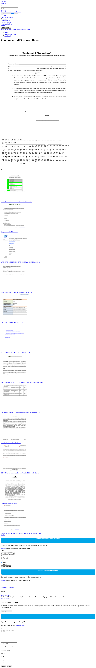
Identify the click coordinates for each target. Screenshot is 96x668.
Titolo (2, 550)
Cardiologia (7, 36)
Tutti (4, 562)
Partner (8, 595)
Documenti (4, 587)
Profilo (3, 25)
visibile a (3, 561)
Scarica (3, 535)
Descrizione (8, 554)
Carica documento (6, 12)
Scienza (6, 32)
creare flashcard (16, 12)
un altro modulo (20, 625)
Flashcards (4, 17)
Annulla (4, 666)
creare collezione (6, 566)
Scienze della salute (10, 34)
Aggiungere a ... (6, 27)
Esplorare (3, 3)
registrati (3, 548)
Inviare (9, 666)
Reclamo (3, 595)
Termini (8, 598)
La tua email (4, 644)
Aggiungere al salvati (24, 29)
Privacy (3, 598)
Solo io (5, 564)
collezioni (10, 17)
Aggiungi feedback (7, 610)
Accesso (3, 10)
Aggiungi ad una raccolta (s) (9, 29)
